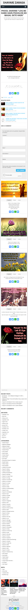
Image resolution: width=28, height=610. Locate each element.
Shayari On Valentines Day (7, 551)
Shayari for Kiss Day (6, 516)
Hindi (14, 200)
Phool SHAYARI (5, 465)
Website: (4, 159)
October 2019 (5, 430)
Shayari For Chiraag (6, 477)
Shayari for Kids (5, 514)
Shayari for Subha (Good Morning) (9, 539)
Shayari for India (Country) (7, 507)
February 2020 (5, 423)
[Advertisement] (14, 36)
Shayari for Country (6, 483)
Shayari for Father (5, 497)
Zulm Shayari (4, 564)
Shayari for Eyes (5, 493)
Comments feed (5, 572)
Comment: (4, 135)
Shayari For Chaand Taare (7, 476)
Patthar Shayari (5, 463)
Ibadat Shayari (5, 453)
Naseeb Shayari (5, 462)
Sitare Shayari (5, 553)
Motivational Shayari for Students (9, 460)
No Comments (8, 105)
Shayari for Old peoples (7, 527)
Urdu (19, 200)
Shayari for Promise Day (7, 530)
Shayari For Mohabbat (6, 521)
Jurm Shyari (4, 458)
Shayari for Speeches (6, 537)
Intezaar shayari (5, 455)
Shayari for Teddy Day (6, 543)
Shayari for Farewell (6, 495)
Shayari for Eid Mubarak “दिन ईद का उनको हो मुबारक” (12, 403)
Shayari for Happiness (6, 500)
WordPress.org (5, 574)
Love (12, 605)
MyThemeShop (16, 604)
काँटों (12, 97)
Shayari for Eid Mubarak (7, 491)
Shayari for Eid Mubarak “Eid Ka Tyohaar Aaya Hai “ (12, 401)
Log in (3, 569)
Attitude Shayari (5, 442)
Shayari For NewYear (6, 525)
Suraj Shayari (4, 555)
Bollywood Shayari (6, 446)
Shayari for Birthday (6, 474)
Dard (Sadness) (20, 607)
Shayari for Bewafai (6, 470)
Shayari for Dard (5, 484)
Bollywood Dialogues (6, 444)
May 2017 (4, 437)
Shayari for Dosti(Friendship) (8, 488)
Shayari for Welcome (6, 546)
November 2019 (5, 428)
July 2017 (4, 435)
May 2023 (4, 416)
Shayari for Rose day (6, 534)
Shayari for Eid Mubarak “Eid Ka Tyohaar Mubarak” (12, 405)
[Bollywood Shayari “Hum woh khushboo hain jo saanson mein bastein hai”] (14, 583)
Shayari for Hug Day (6, 504)
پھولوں (9, 97)
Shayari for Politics (6, 528)
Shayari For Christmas (6, 481)
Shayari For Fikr (5, 499)
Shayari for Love (5, 518)
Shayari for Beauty (6, 469)
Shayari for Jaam (5, 509)
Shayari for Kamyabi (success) (8, 511)
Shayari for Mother (6, 523)
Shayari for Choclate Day (7, 479)
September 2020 (5, 419)
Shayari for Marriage (6, 520)
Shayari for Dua (5, 490)
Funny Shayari (5, 451)
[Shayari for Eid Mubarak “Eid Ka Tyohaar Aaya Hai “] (22, 583)
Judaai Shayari (5, 456)
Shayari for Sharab (6, 535)
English (9, 200)
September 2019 (5, 432)
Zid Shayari (4, 562)
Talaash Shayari (5, 557)
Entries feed (4, 571)
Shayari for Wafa (5, 544)
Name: (4, 147)
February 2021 (5, 418)
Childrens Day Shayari (6, 448)
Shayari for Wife (5, 548)
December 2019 (5, 426)
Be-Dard (5, 97)
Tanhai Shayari (5, 558)
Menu (3, 6)
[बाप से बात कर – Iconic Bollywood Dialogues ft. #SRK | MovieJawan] (5, 583)
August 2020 (4, 421)
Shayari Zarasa (14, 2)
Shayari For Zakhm (6, 550)
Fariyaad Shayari (5, 449)
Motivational (18, 605)
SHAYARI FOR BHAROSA (7, 472)
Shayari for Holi (5, 502)
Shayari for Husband (6, 506)
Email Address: (5, 153)
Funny (7, 605)
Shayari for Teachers (6, 541)
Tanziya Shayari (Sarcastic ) (7, 560)
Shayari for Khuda (5, 513)
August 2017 (4, 433)
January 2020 (5, 425)
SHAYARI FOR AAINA (6, 467)
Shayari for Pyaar (5, 532)
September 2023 (5, 414)
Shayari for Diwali (5, 486)
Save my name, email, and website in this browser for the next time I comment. (13, 167)
